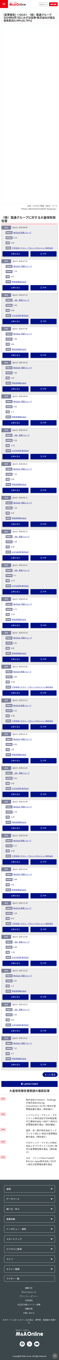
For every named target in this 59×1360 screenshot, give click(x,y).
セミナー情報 (12, 1269)
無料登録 (53, 4)
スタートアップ (14, 1239)
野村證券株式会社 (19, 282)
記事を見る (15, 254)
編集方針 (29, 1288)
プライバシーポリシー (28, 1296)
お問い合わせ (29, 1313)
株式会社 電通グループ (22, 266)
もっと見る (50, 1074)
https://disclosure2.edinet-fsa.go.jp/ (39, 208)
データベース (12, 1198)
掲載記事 (29, 1308)
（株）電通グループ (21, 300)
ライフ (9, 1259)
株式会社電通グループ (22, 233)
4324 (22, 15)
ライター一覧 (12, 1278)
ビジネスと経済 (14, 1249)
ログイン (43, 4)
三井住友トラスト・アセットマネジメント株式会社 (32, 248)
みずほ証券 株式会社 (20, 316)
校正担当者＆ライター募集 (28, 1304)
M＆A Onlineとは (29, 1292)
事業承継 (10, 1219)
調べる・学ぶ (12, 1209)
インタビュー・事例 (16, 1229)
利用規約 (29, 1300)
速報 (8, 1189)
